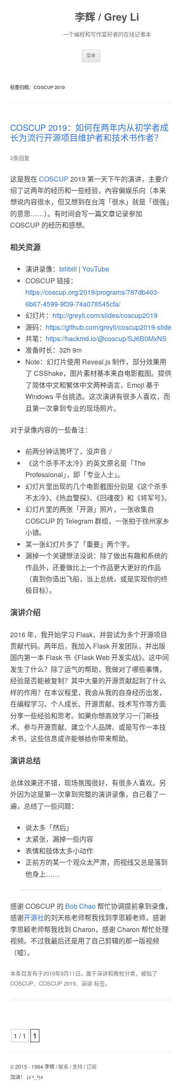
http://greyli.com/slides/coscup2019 (104, 315)
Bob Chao (80, 906)
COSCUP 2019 (57, 983)
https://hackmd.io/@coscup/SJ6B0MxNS (106, 338)
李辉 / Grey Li (107, 16)
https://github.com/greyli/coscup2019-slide (108, 327)
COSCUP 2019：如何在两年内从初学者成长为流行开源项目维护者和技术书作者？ (89, 132)
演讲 (86, 983)
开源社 (34, 917)
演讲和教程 (110, 973)
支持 (77, 1066)
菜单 (91, 55)
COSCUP (54, 179)
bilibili (68, 269)
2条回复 (20, 158)
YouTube (95, 269)
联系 (63, 1066)
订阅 (91, 1066)
